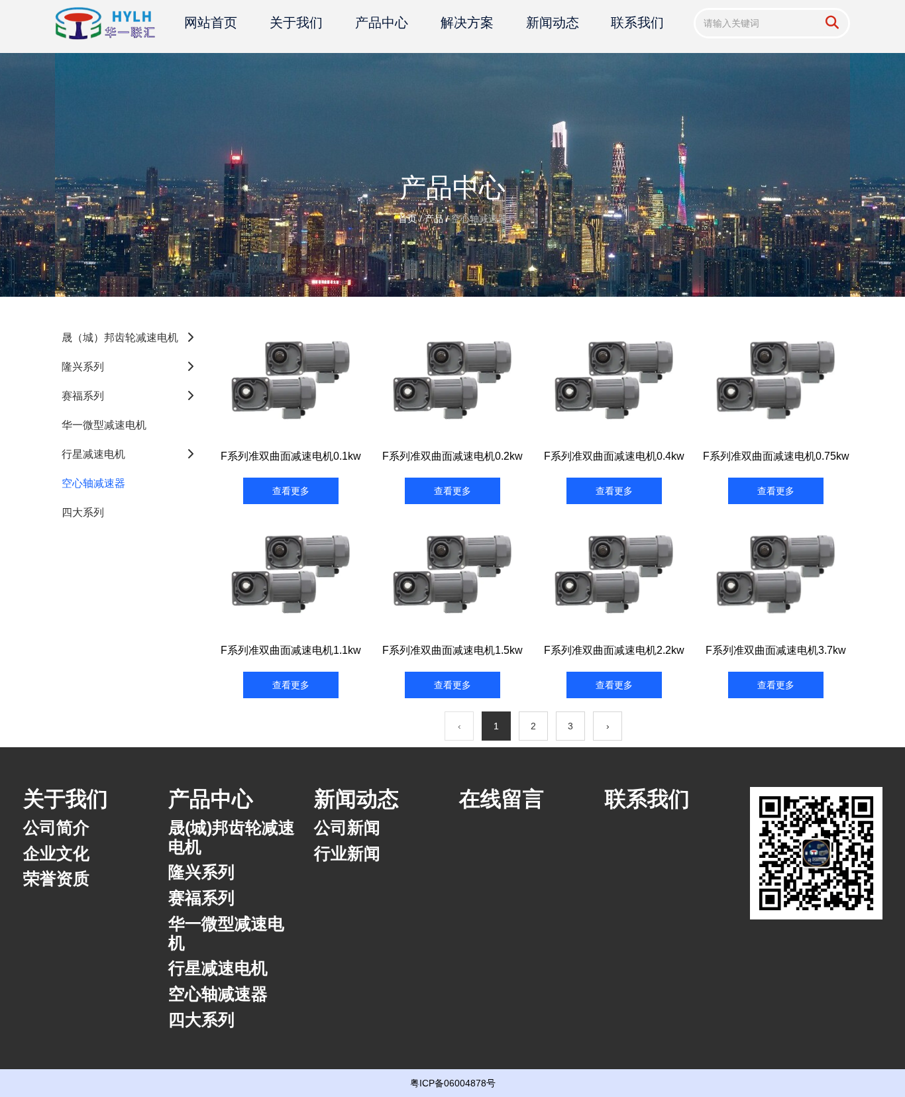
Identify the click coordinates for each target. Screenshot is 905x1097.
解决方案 (467, 22)
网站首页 (210, 22)
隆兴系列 (83, 366)
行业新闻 (347, 853)
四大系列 (83, 512)
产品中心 (381, 22)
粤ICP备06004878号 (453, 1083)
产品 (434, 218)
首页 (408, 218)
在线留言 (501, 799)
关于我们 (296, 22)
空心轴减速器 (93, 483)
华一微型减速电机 (104, 425)
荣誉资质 (56, 878)
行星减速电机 (93, 454)
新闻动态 (552, 22)
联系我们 (637, 22)
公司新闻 (347, 827)
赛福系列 (83, 395)
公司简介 (56, 827)
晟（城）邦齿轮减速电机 (120, 337)
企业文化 (56, 853)
